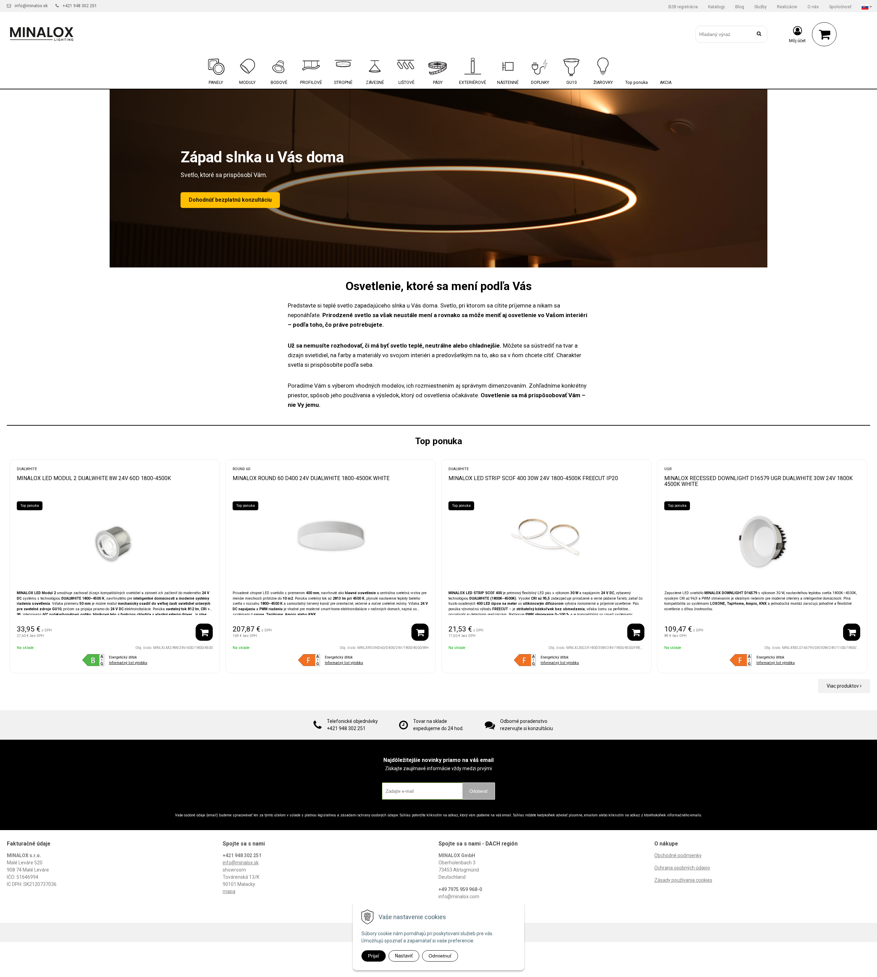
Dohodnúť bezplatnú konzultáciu (230, 200)
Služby (760, 6)
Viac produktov (843, 686)
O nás (813, 6)
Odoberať (478, 791)
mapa (229, 891)
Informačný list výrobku (128, 663)
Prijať (373, 956)
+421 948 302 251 (80, 5)
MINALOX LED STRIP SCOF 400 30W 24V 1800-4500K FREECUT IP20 (533, 478)
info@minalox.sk (31, 5)
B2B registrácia (683, 6)
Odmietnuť (440, 956)
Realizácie (787, 6)
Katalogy (716, 6)
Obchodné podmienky (678, 855)
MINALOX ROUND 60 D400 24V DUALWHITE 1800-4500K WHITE (311, 478)
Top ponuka (636, 82)
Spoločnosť (840, 6)
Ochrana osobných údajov (682, 867)
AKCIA (665, 82)
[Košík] (824, 34)
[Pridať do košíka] (204, 632)
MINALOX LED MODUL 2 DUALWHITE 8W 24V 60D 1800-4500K (94, 478)
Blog (739, 6)
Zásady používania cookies (683, 880)
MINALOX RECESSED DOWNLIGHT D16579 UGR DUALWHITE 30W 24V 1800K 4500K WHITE (758, 481)
